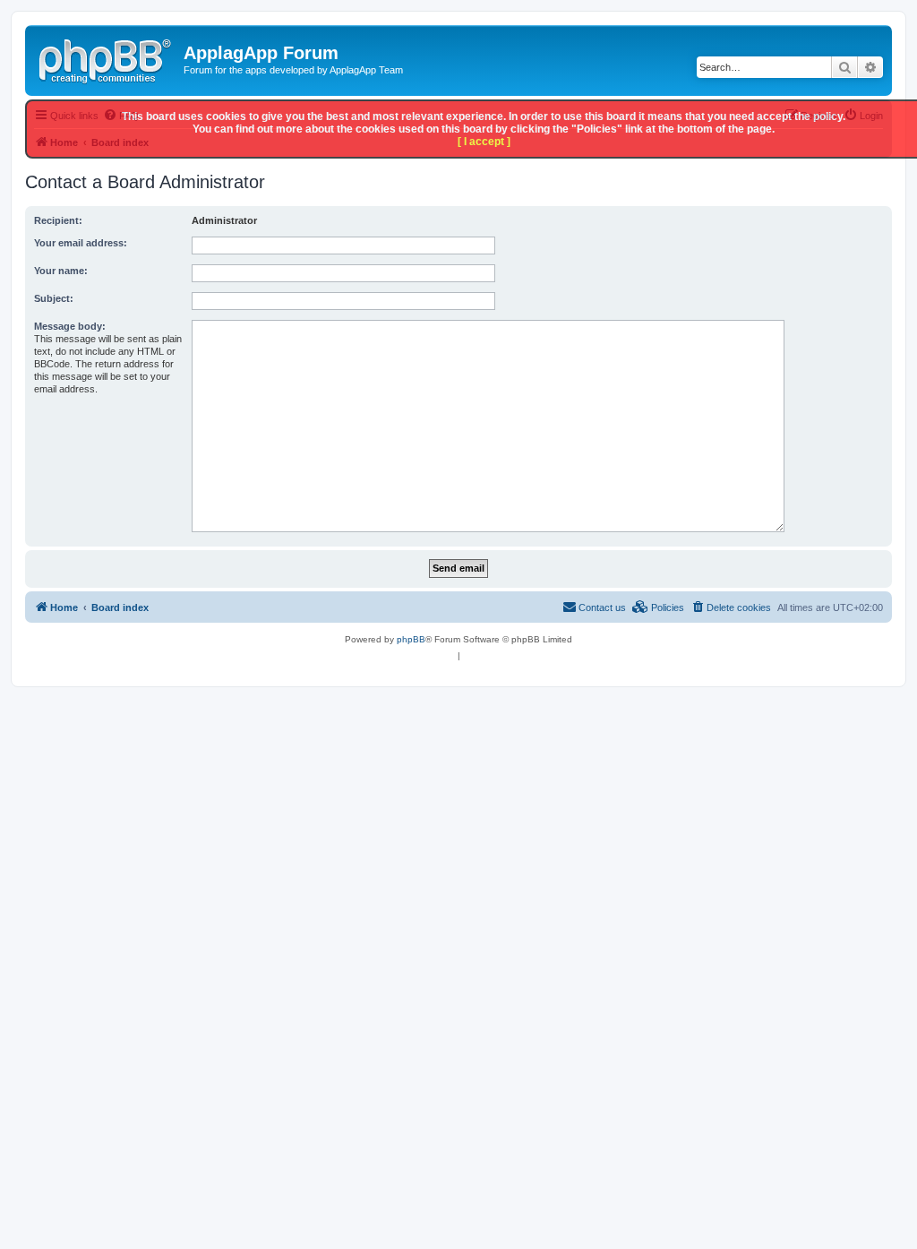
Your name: (61, 270)
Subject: (53, 298)
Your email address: (80, 242)
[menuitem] (730, 607)
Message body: (70, 326)
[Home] (107, 58)
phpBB (411, 639)
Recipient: (58, 220)
